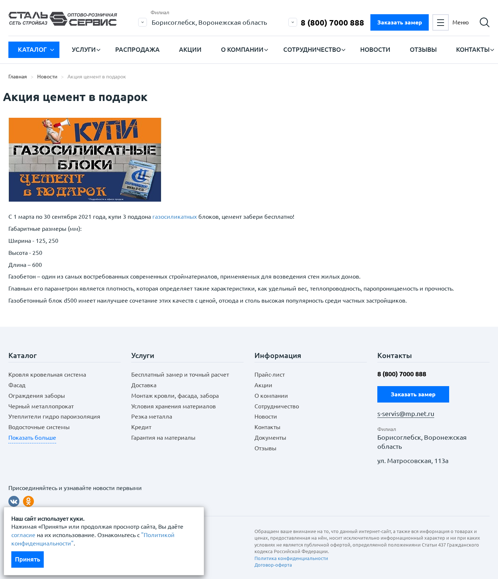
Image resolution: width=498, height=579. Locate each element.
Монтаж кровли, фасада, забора (175, 395)
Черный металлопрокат (41, 406)
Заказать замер (399, 22)
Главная (17, 76)
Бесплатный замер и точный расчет (180, 374)
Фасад (17, 385)
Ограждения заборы (36, 395)
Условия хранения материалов (173, 406)
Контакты (473, 49)
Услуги (84, 49)
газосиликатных (174, 216)
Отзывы (423, 49)
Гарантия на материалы (163, 437)
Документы (270, 437)
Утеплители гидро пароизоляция (54, 416)
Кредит (141, 427)
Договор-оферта (273, 564)
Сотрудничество (312, 49)
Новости (375, 49)
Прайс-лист (269, 374)
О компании (242, 49)
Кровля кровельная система (47, 374)
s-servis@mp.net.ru (405, 413)
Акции (190, 49)
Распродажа (137, 49)
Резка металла (151, 416)
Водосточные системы (39, 427)
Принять (27, 559)
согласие (23, 535)
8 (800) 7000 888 (332, 22)
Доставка (143, 385)
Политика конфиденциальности (291, 558)
